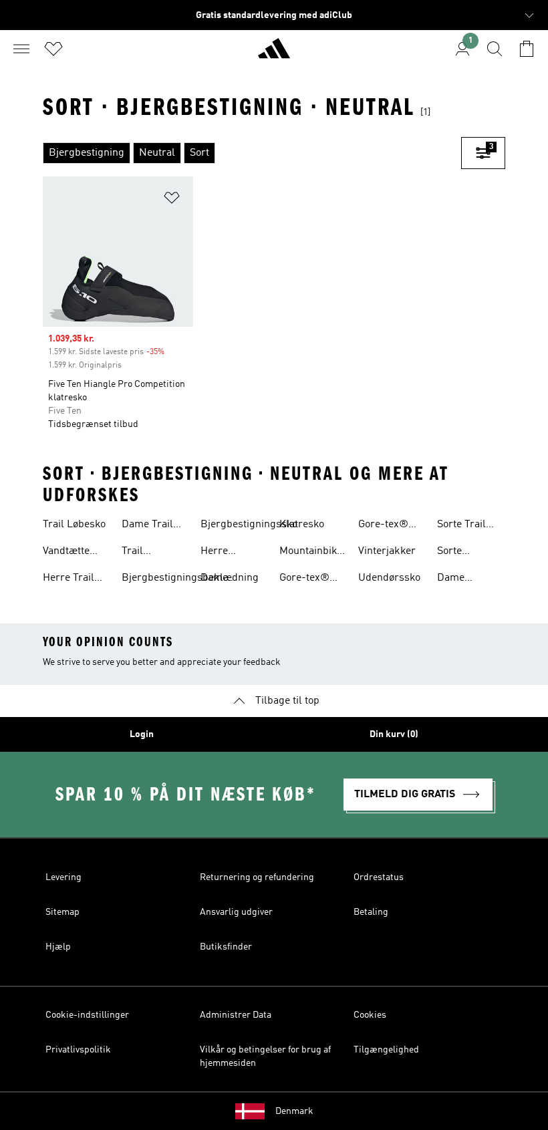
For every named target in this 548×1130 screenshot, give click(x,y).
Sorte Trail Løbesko (461, 526)
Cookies (370, 1015)
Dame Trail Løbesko (147, 526)
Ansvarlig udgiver (236, 912)
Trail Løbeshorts (148, 552)
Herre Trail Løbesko (68, 579)
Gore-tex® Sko (304, 579)
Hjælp (58, 947)
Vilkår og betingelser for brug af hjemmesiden (265, 1056)
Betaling (371, 912)
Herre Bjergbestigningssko (248, 552)
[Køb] (274, 54)
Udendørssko (389, 578)
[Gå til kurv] (527, 49)
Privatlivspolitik (78, 1049)
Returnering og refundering (257, 877)
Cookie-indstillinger (87, 1015)
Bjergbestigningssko (248, 524)
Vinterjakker (387, 551)
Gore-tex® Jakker (383, 526)
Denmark (294, 1111)
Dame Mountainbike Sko (468, 579)
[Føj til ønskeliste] (171, 200)
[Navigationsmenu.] (21, 49)
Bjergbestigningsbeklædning (190, 578)
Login (142, 734)
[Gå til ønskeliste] (53, 49)
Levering (63, 877)
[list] (252, 153)
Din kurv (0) (394, 734)
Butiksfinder (226, 947)
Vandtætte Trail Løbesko (74, 552)
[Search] (494, 49)
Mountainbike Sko (310, 552)
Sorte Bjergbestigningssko (485, 552)
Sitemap (62, 912)
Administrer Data (235, 1015)
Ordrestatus (379, 877)
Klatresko (301, 524)
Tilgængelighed (386, 1049)
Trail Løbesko (74, 524)
